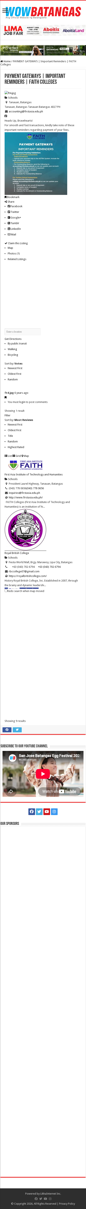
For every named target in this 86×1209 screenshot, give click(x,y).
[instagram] (54, 811)
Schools (13, 97)
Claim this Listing (17, 243)
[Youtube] (46, 811)
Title (10, 435)
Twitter (14, 211)
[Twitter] (39, 811)
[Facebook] (31, 811)
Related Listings (17, 259)
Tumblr (14, 223)
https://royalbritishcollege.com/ (28, 576)
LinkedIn (15, 228)
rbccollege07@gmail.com (24, 571)
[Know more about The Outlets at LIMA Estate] (43, 30)
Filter (7, 415)
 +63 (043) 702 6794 (48, 566)
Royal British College (17, 553)
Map (10, 247)
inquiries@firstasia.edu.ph (24, 492)
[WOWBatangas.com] (43, 12)
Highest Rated (16, 447)
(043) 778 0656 (35, 488)
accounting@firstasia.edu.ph (26, 111)
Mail (13, 234)
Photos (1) (14, 253)
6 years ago (21, 392)
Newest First (15, 368)
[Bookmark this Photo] (5, 397)
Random (13, 379)
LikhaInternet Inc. (50, 1193)
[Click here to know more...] (43, 50)
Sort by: (14, 363)
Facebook (16, 206)
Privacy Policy (67, 1203)
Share (10, 201)
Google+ (15, 217)
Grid (18, 455)
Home (7, 61)
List (9, 455)
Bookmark (12, 197)
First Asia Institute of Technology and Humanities (34, 474)
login (22, 402)
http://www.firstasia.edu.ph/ (26, 497)
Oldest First (14, 373)
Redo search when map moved (25, 591)
